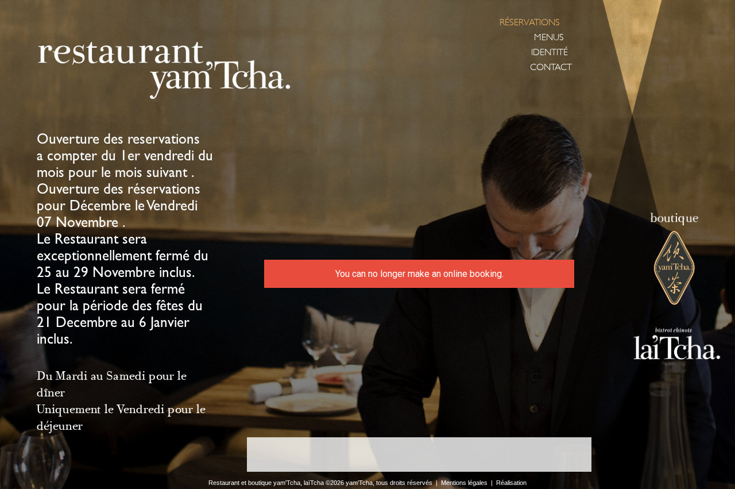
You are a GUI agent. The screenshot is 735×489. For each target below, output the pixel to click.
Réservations (530, 22)
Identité (549, 52)
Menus (549, 37)
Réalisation (511, 482)
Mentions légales (464, 482)
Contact (551, 67)
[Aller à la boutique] (676, 260)
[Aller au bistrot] (668, 345)
